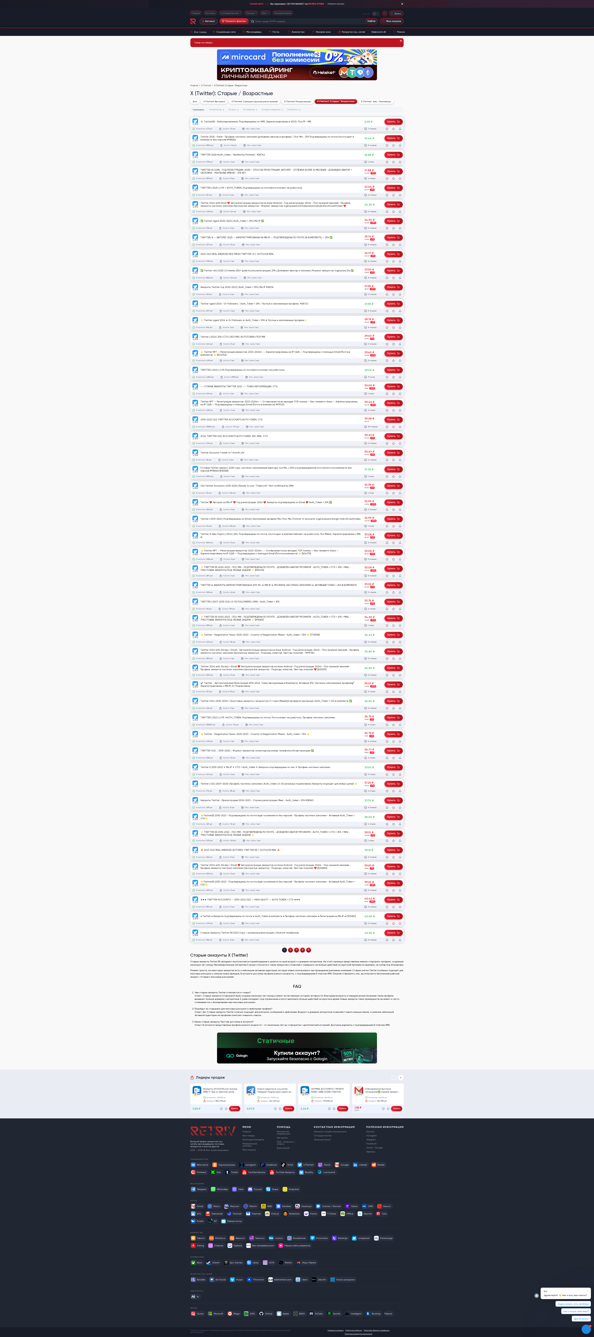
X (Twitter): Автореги (214, 101)
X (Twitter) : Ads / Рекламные (376, 101)
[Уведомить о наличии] (400, 129)
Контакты (210, 13)
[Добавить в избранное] (393, 129)
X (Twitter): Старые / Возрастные (336, 101)
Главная (196, 13)
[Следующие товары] (401, 1077)
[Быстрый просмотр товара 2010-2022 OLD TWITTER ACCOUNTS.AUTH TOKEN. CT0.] (387, 427)
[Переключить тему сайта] (376, 13)
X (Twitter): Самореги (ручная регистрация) (255, 101)
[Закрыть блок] (402, 3)
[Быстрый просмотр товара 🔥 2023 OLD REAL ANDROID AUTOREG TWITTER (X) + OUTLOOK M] (387, 857)
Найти (371, 21)
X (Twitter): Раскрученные (297, 101)
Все (195, 101)
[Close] (401, 41)
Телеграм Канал (282, 13)
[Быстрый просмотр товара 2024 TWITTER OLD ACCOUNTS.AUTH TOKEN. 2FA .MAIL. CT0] (387, 443)
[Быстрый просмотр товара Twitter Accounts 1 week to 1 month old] (387, 460)
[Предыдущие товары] (394, 1077)
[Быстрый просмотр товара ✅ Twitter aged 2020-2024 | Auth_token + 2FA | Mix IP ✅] (387, 228)
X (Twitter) (206, 85)
